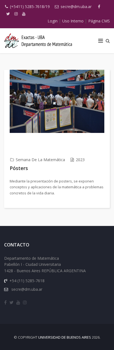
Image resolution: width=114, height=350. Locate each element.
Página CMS (99, 21)
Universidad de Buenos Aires (64, 337)
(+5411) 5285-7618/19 (30, 6)
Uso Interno (73, 21)
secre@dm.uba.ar (76, 6)
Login (53, 21)
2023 (80, 159)
